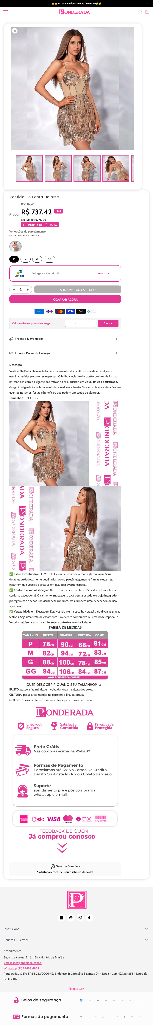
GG (49, 259)
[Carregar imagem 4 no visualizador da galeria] (115, 168)
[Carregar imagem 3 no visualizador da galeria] (87, 168)
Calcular (108, 323)
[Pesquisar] (140, 12)
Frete (12, 235)
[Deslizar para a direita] (129, 168)
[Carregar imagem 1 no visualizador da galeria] (29, 168)
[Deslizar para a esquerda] (16, 168)
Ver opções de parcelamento (27, 231)
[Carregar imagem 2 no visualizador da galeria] (58, 168)
